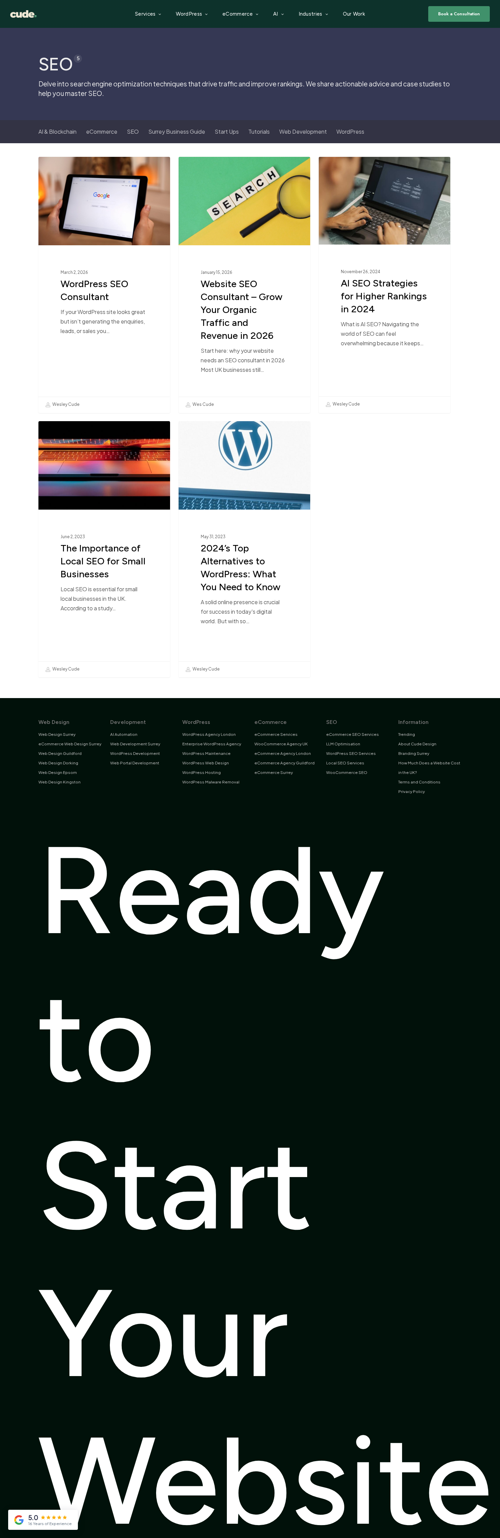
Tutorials (259, 131)
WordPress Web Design (205, 762)
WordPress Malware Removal (210, 781)
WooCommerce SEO (346, 772)
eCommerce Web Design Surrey (69, 743)
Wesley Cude (66, 404)
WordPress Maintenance (206, 753)
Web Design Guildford (60, 753)
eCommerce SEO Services (352, 734)
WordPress (350, 131)
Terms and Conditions (419, 781)
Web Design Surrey (57, 734)
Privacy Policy (411, 791)
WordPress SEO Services (351, 753)
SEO (133, 131)
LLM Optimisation (343, 743)
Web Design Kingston (59, 781)
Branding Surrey (413, 753)
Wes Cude (203, 404)
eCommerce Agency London (282, 753)
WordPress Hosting (201, 772)
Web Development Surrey (135, 743)
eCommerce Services (276, 734)
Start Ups (227, 131)
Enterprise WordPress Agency (211, 743)
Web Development (303, 131)
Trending (406, 734)
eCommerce (101, 131)
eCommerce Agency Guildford (284, 762)
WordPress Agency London (209, 734)
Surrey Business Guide (176, 131)
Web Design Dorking (58, 762)
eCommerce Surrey (273, 772)
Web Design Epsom (57, 772)
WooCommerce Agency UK (281, 743)
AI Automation (123, 734)
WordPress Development (135, 753)
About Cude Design (417, 743)
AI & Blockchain (57, 131)
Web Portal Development (134, 762)
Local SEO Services (345, 762)
